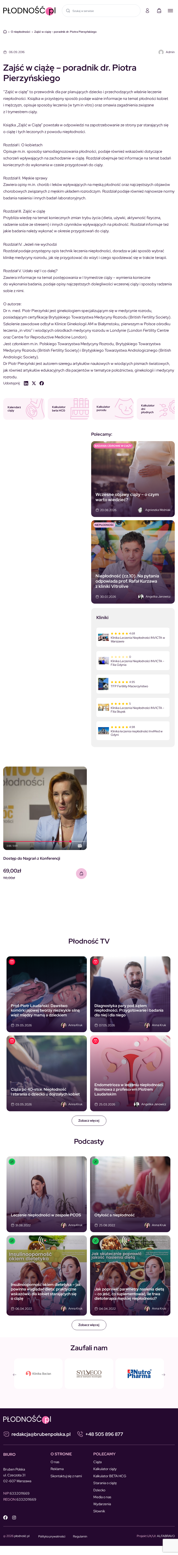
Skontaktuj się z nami (66, 1476)
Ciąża (97, 1462)
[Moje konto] (147, 10)
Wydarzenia (102, 1504)
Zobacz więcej (88, 1120)
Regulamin (80, 1536)
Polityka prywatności (51, 1536)
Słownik (99, 1511)
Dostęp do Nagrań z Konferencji (31, 858)
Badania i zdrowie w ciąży (113, 446)
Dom (5, 31)
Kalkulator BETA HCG (109, 1476)
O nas (55, 1462)
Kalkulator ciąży (105, 1469)
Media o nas (102, 1497)
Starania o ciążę (105, 1483)
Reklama (57, 1469)
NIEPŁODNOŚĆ (104, 525)
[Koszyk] (159, 10)
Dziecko (99, 1490)
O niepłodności (20, 31)
